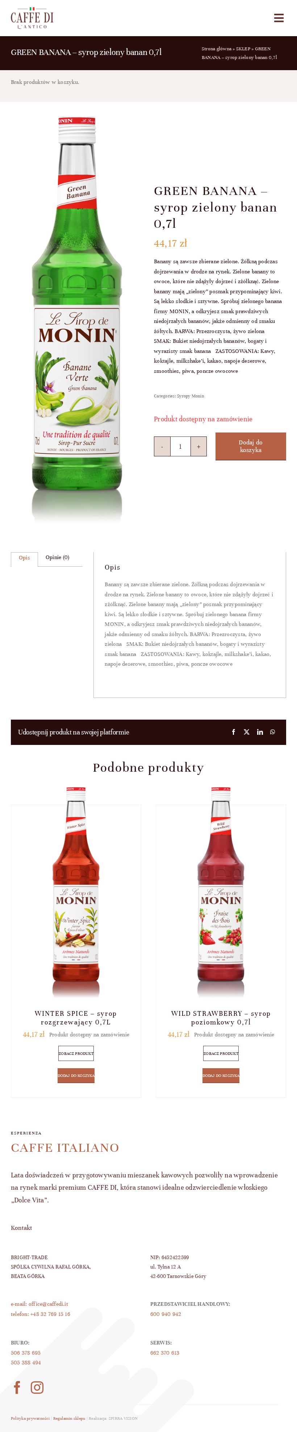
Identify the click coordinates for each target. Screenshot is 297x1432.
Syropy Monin (190, 396)
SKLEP (243, 49)
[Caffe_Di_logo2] (32, 10)
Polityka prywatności (30, 1418)
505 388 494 (26, 1362)
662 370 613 (165, 1353)
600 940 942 (165, 1314)
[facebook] (17, 1387)
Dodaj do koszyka (251, 446)
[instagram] (37, 1387)
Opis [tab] (24, 557)
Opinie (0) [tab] (57, 557)
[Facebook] (233, 732)
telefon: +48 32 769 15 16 (40, 1314)
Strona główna (216, 49)
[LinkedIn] (260, 732)
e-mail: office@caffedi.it (39, 1304)
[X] (246, 732)
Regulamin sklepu (69, 1418)
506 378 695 (26, 1353)
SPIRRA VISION (123, 1418)
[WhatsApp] (273, 732)
